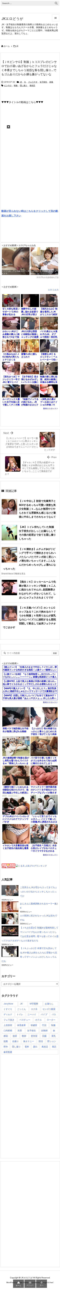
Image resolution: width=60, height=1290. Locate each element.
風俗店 (32, 85)
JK (17, 46)
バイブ (44, 1014)
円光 (44, 1025)
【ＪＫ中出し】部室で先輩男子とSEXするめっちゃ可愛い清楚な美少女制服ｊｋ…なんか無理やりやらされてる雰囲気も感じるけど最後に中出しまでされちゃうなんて (37, 508)
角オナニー (28, 1041)
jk (25, 82)
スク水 (34, 1009)
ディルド (8, 1014)
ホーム (7, 46)
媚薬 (6, 1036)
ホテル (38, 1019)
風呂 (54, 1046)
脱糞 (6, 1041)
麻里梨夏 (8, 1052)
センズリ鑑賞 (48, 1009)
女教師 (44, 1030)
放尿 (15, 1036)
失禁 (20, 1030)
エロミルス (53, 289)
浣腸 (44, 1036)
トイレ (20, 1014)
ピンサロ (8, 85)
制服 (16, 85)
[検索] (56, 3)
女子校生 (43, 82)
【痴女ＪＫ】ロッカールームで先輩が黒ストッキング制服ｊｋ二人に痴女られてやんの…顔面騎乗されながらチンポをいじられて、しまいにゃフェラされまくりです (37, 589)
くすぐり (8, 1009)
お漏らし (49, 1003)
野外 (6, 1046)
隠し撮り (23, 85)
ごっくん (21, 1009)
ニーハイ (32, 1014)
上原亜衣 (8, 1025)
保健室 (34, 1025)
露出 (35, 1046)
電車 (27, 1046)
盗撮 (51, 82)
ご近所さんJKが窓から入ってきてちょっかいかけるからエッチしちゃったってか (38, 891)
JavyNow (8, 1003)
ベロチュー (24, 1019)
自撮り (15, 1041)
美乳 (53, 1036)
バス (54, 1014)
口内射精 (8, 1030)
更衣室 (34, 1036)
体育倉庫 (21, 1025)
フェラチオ (32, 82)
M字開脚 (34, 1003)
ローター (51, 1019)
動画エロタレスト (50, 408)
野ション (51, 1041)
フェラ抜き (9, 1019)
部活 (41, 1041)
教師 (24, 1036)
